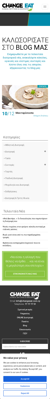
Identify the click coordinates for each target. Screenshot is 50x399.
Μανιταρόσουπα (24, 112)
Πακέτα (25, 321)
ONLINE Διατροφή (25, 317)
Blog (25, 325)
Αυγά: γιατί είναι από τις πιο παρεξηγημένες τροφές (22, 236)
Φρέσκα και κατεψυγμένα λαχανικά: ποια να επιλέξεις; (21, 244)
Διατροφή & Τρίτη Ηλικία (17, 198)
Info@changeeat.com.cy (28, 301)
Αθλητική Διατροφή (14, 145)
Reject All (25, 393)
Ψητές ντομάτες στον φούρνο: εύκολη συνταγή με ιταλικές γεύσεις (24, 228)
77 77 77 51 (30, 304)
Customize (25, 386)
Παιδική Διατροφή (14, 178)
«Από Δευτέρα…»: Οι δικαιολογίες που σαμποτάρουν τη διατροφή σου (25, 220)
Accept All (25, 379)
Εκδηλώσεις (11, 191)
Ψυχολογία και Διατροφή (17, 185)
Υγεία (7, 158)
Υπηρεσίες (25, 314)
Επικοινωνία (25, 329)
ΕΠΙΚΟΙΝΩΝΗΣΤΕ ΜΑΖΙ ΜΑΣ (25, 274)
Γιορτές (9, 171)
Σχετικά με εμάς (25, 310)
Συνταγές (43, 86)
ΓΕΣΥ (25, 333)
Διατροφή (10, 151)
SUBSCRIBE (25, 341)
